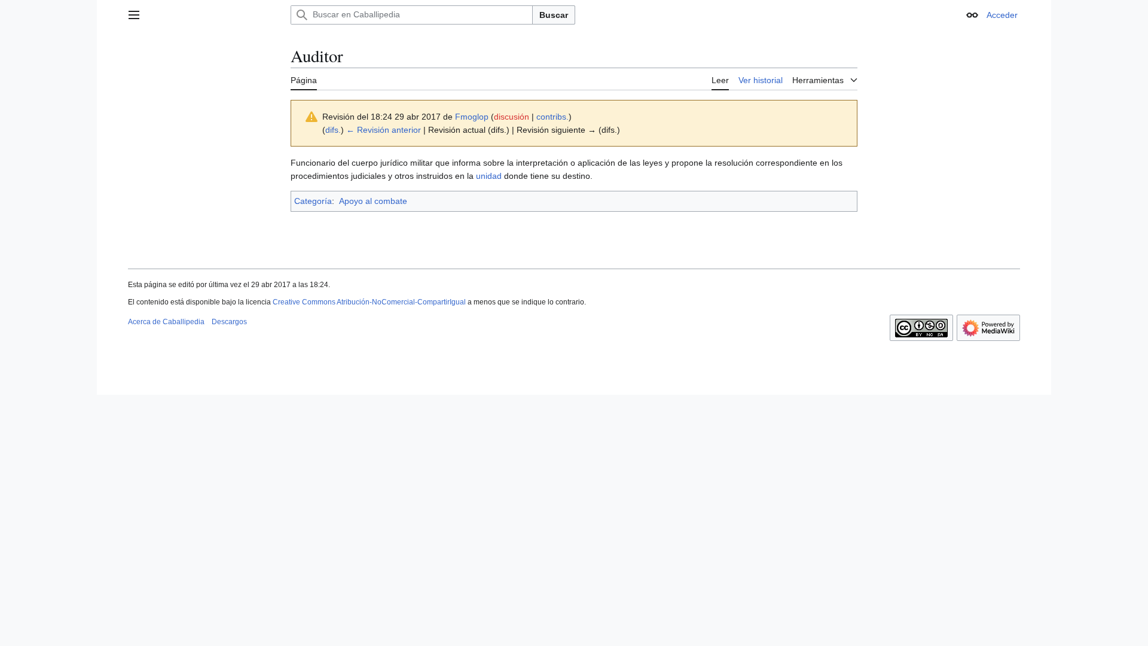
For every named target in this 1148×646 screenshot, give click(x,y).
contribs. (552, 116)
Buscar (553, 15)
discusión (511, 116)
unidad (489, 176)
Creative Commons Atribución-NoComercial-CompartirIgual (369, 302)
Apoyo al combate (373, 201)
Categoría (313, 201)
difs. (333, 130)
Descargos (229, 322)
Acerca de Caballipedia (166, 322)
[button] (134, 15)
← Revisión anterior (383, 130)
